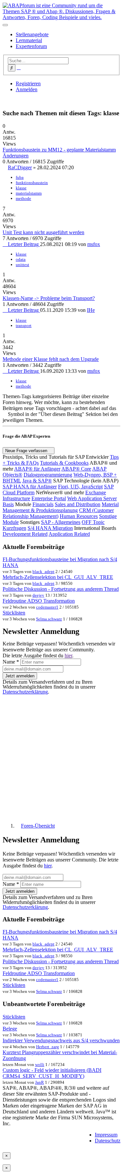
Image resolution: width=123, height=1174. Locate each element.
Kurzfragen (14, 528)
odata (21, 259)
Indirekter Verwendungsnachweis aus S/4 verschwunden (61, 1040)
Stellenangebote (32, 34)
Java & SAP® (37, 480)
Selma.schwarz (49, 618)
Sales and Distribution (77, 504)
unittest (22, 264)
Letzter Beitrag (23, 244)
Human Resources (79, 516)
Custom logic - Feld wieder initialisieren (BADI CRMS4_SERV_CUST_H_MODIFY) (52, 1073)
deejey (38, 595)
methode (23, 198)
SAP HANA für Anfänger (30, 486)
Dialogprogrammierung (48, 475)
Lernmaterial (29, 40)
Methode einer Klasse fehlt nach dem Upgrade (51, 359)
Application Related (69, 534)
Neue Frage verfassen (27, 450)
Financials (42, 504)
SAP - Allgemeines (60, 522)
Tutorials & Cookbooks (64, 463)
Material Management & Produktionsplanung (61, 507)
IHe (91, 310)
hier (68, 655)
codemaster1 (47, 607)
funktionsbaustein (32, 182)
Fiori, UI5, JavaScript (80, 486)
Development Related (25, 534)
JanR (39, 1082)
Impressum (106, 1134)
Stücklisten (14, 612)
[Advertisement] (61, 756)
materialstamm (29, 193)
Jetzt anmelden (19, 675)
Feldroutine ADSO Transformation (39, 601)
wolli (39, 1064)
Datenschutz (107, 1140)
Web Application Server (92, 498)
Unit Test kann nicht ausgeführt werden (43, 232)
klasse (21, 187)
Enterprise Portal (48, 498)
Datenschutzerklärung (25, 692)
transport (23, 325)
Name (11, 662)
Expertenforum (31, 46)
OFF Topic (93, 522)
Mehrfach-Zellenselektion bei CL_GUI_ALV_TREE (58, 577)
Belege (10, 1028)
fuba (20, 177)
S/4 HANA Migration (50, 528)
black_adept (43, 571)
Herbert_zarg (47, 1046)
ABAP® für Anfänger (37, 469)
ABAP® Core (76, 469)
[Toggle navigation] (5, 25)
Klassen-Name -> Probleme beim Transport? (49, 298)
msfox (93, 244)
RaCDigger (20, 167)
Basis (8, 504)
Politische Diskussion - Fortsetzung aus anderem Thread (61, 589)
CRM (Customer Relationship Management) (58, 513)
